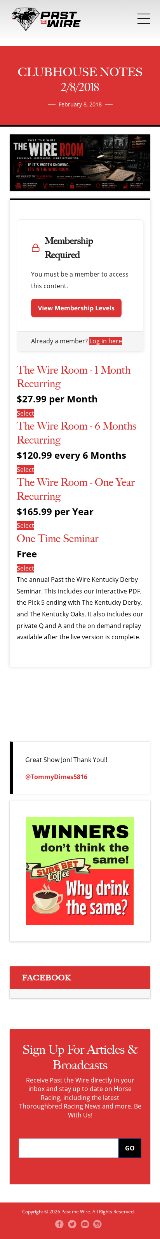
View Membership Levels (76, 308)
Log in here (105, 341)
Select (25, 413)
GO (130, 1148)
